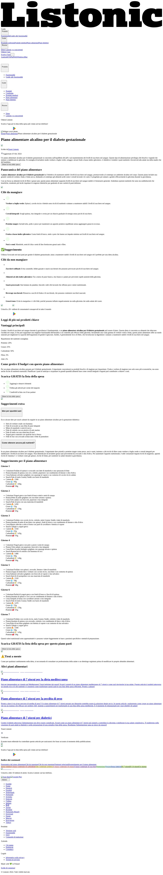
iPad (12, 57)
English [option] (8, 784)
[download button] (7, 129)
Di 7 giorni (125, 767)
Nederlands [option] (10, 792)
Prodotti (4, 43)
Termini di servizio (13, 860)
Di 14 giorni (134, 767)
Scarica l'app (6, 55)
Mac (26, 57)
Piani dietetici (44, 43)
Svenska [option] (9, 797)
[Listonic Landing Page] (81, 27)
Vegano (108, 767)
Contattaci (9, 849)
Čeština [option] (8, 801)
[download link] (6, 777)
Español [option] (9, 790)
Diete (3, 50)
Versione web (11, 831)
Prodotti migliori (21, 43)
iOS (8, 57)
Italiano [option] (8, 803)
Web (15, 57)
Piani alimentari (33, 43)
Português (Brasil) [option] (12, 812)
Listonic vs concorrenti (14, 50)
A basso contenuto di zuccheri (85, 767)
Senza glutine (6, 767)
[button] (4, 61)
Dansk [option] (8, 816)
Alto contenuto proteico (44, 767)
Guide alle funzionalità (18, 36)
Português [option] (9, 795)
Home (3, 134)
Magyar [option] (9, 818)
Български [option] (10, 820)
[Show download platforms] (12, 54)
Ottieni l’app (5, 52)
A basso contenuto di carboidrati (23, 767)
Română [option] (9, 810)
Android (4, 57)
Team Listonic (13, 149)
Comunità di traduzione (14, 837)
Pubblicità (9, 847)
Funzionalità (5, 36)
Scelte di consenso (8, 868)
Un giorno (143, 767)
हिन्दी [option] (7, 805)
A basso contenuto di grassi (63, 767)
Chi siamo (9, 845)
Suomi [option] (8, 807)
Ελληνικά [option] (9, 814)
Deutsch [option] (9, 788)
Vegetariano (100, 767)
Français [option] (9, 799)
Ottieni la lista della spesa (11, 164)
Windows (20, 57)
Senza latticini (116, 767)
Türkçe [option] (8, 823)
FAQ (8, 835)
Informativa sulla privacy (15, 858)
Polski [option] (8, 786)
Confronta (11, 43)
